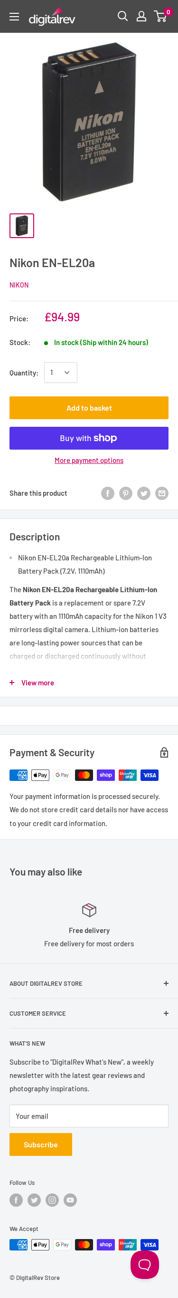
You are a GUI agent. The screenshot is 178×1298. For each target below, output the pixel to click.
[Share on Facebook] (107, 493)
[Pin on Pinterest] (125, 493)
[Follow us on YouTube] (70, 1200)
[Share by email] (162, 493)
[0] (161, 16)
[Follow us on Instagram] (52, 1200)
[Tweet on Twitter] (143, 493)
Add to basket (89, 407)
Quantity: (23, 372)
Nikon (18, 285)
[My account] (141, 16)
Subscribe (41, 1144)
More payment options (89, 460)
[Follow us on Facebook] (16, 1200)
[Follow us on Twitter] (34, 1200)
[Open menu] (14, 16)
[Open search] (123, 16)
